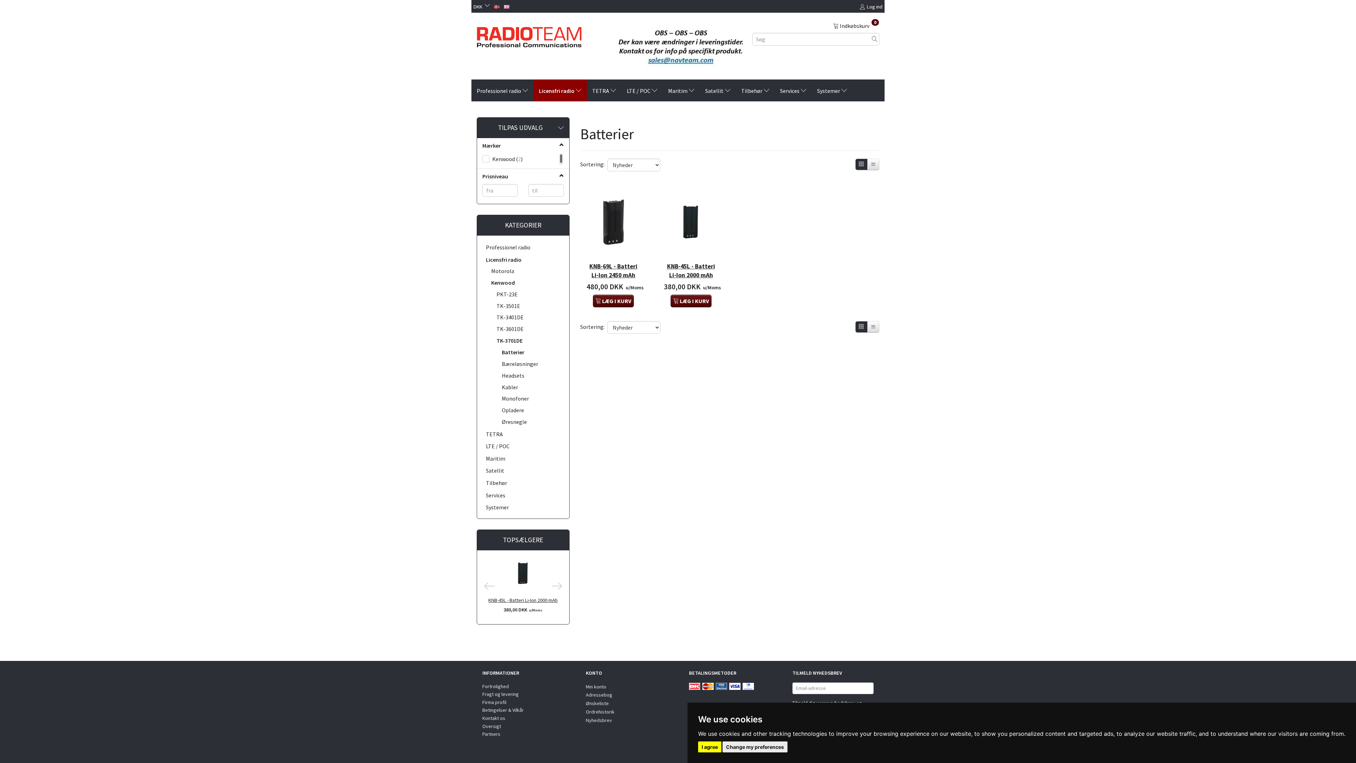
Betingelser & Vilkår (503, 710)
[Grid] (861, 164)
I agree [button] (710, 747)
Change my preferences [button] (755, 747)
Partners (491, 734)
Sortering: (592, 164)
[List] (873, 164)
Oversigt (491, 726)
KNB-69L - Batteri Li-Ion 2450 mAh (613, 270)
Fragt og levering (500, 694)
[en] (507, 6)
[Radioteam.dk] (529, 35)
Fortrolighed (495, 686)
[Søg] (875, 39)
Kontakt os (493, 718)
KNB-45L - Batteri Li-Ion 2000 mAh (523, 600)
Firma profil (494, 702)
